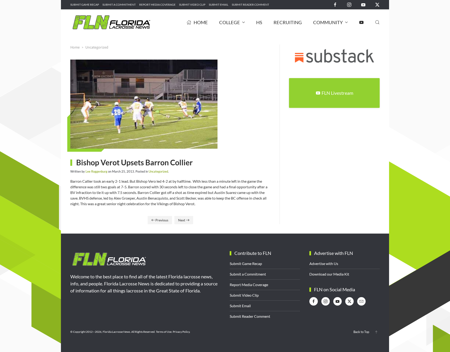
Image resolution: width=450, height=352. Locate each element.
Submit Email (218, 4)
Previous (161, 220)
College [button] (229, 22)
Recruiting (288, 22)
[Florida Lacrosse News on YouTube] (363, 4)
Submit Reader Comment (250, 4)
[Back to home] (111, 22)
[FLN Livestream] (361, 22)
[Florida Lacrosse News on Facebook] (335, 4)
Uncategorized (158, 171)
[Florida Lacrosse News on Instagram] (349, 4)
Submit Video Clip (192, 4)
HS (259, 22)
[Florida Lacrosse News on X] (377, 4)
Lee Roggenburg (96, 171)
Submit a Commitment (119, 4)
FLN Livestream (337, 93)
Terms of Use (164, 331)
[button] (377, 22)
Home (201, 22)
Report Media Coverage (157, 4)
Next (181, 220)
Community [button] (328, 22)
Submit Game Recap (84, 4)
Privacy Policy (181, 331)
